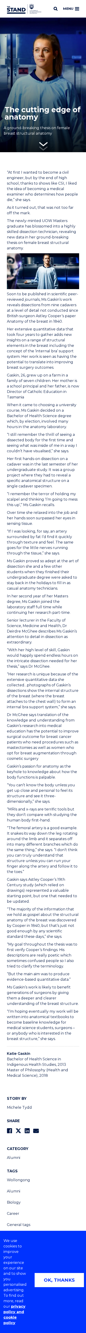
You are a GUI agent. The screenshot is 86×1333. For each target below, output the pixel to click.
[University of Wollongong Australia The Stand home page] (24, 9)
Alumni (13, 1157)
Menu (68, 9)
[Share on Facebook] (9, 1130)
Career (13, 1213)
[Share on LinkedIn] (27, 1130)
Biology (14, 1202)
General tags (18, 1225)
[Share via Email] (36, 1130)
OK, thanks (59, 1280)
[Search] (55, 8)
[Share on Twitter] (18, 1130)
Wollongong (18, 1180)
